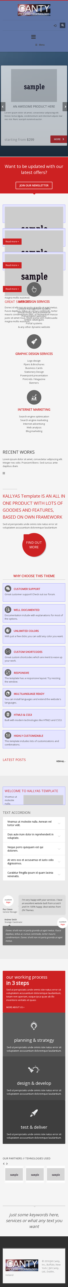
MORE (57, 139)
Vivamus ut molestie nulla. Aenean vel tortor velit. (29, 823)
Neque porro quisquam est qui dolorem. (25, 848)
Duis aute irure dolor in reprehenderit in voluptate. (30, 836)
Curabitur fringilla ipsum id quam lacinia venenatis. (30, 874)
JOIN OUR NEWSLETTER (34, 185)
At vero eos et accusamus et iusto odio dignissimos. (30, 861)
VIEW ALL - (60, 761)
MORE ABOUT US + (15, 1007)
